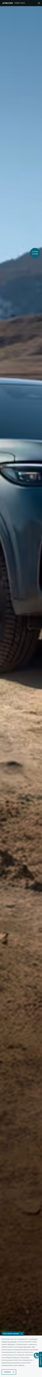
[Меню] (39, 3)
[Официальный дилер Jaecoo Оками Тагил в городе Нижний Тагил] (7, 3)
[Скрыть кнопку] (41, 249)
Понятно (7, 1372)
